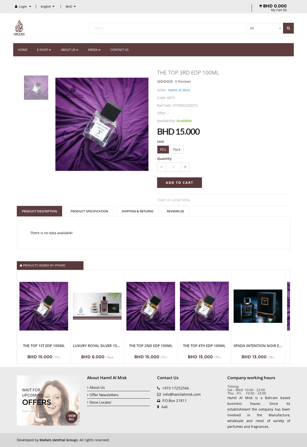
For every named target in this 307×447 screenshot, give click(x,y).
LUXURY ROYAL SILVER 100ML (97, 345)
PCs (163, 149)
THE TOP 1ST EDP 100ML (44, 345)
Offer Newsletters (103, 394)
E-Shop (42, 49)
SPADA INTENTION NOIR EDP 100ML (258, 345)
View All (72, 417)
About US (68, 49)
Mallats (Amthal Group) (58, 440)
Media (93, 49)
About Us (97, 387)
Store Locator (100, 402)
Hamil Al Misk (179, 90)
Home (22, 49)
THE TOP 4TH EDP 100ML (204, 345)
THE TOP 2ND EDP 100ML (150, 345)
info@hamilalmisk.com (182, 394)
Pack (176, 149)
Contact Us (119, 49)
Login (23, 6)
